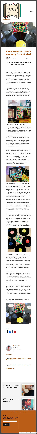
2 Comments (29, 58)
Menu (31, 11)
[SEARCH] (33, 11)
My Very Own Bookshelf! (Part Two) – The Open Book (20, 365)
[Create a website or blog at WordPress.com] (18, 431)
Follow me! (5, 415)
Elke (11, 57)
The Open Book (7, 19)
